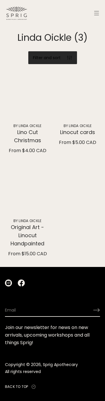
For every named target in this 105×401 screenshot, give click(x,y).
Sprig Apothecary (60, 364)
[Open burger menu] (96, 13)
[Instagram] (8, 283)
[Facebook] (21, 283)
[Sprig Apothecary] (16, 13)
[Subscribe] (96, 310)
